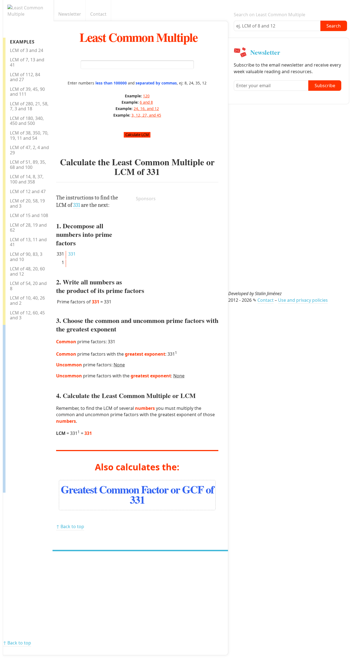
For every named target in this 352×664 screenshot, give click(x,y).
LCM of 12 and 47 (28, 191)
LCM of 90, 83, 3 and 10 (26, 256)
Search (333, 26)
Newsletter (69, 14)
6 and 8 (146, 102)
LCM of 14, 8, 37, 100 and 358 (26, 179)
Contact (98, 14)
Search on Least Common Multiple (269, 15)
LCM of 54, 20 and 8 (28, 286)
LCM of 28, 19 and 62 (28, 227)
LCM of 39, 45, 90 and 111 (27, 91)
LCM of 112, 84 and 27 (25, 77)
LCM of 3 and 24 (26, 50)
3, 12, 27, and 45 (146, 115)
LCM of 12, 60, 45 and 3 (27, 315)
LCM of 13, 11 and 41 (28, 242)
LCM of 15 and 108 (29, 215)
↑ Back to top (70, 526)
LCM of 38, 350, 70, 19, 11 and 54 (29, 135)
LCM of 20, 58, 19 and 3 (27, 203)
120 (146, 95)
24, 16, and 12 (146, 108)
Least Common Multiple (138, 37)
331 (153, 171)
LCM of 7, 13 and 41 (27, 62)
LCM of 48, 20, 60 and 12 (27, 271)
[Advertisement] (28, 407)
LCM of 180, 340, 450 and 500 (27, 121)
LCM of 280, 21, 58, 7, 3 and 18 (29, 106)
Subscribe (325, 86)
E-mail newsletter (225, 14)
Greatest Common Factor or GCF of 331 (137, 494)
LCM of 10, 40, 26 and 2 (27, 300)
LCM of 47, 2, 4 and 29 (29, 150)
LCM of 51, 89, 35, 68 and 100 (28, 164)
